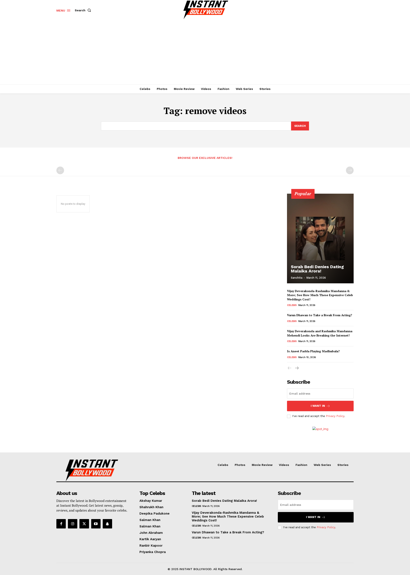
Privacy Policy (335, 416)
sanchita (296, 277)
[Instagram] (72, 523)
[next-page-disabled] (350, 170)
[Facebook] (61, 523)
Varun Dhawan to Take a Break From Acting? (319, 315)
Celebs (291, 305)
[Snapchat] (107, 523)
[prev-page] (60, 170)
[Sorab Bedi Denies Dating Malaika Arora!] (320, 238)
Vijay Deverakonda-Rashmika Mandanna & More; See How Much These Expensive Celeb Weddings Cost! (320, 295)
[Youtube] (96, 523)
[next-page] (296, 368)
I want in (318, 405)
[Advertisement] (205, 52)
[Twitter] (84, 523)
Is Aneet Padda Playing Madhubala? (313, 351)
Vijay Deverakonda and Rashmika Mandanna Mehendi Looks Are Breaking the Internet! (319, 333)
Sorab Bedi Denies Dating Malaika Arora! (317, 269)
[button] (84, 10)
